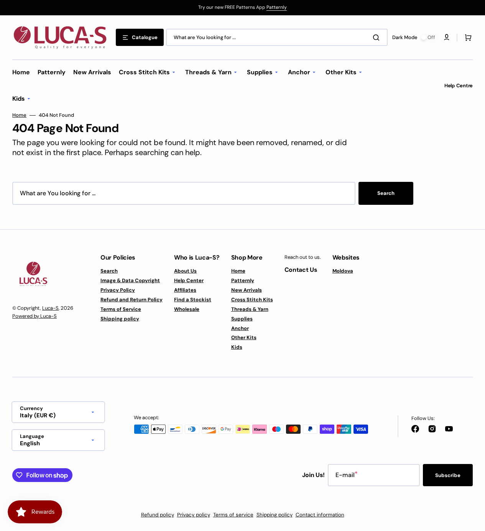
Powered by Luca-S (34, 316)
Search (386, 193)
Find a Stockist (192, 299)
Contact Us (300, 270)
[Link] (242, 7)
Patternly (276, 7)
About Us (185, 271)
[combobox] (277, 37)
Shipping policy (119, 318)
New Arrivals (246, 290)
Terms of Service (120, 309)
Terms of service (233, 514)
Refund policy (157, 514)
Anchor (240, 328)
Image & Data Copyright (130, 280)
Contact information (320, 514)
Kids (236, 347)
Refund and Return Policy (131, 299)
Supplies (242, 318)
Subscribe (447, 475)
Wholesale (186, 309)
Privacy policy (193, 514)
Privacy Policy (117, 290)
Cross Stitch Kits (252, 299)
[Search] (378, 37)
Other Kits (243, 337)
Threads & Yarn (249, 309)
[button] (467, 37)
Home (19, 115)
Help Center (189, 280)
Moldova (342, 271)
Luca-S (50, 308)
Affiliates (185, 290)
